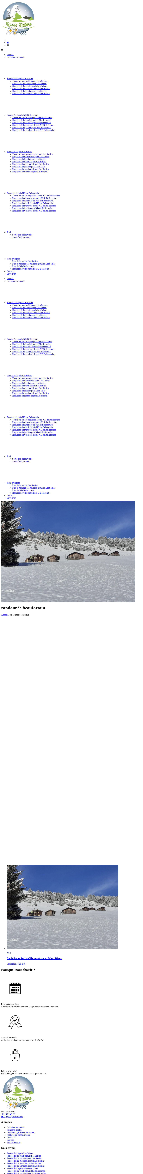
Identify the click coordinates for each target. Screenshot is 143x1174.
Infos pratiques (13, 259)
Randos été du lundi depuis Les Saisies (29, 83)
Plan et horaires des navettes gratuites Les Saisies (33, 264)
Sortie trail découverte (22, 235)
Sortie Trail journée (20, 237)
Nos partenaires (13, 1142)
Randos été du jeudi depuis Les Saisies (29, 91)
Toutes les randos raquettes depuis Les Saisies (32, 154)
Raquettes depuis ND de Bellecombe (23, 193)
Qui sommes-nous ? (15, 57)
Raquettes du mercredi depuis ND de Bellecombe (34, 206)
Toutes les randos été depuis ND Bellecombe (32, 117)
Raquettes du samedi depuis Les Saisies (29, 171)
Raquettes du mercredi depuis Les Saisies (30, 164)
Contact (10, 271)
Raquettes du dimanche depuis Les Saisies (30, 156)
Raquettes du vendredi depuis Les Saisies (30, 169)
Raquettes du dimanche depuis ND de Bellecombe (34, 198)
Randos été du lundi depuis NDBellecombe (31, 120)
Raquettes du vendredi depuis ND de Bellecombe (34, 211)
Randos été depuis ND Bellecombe (22, 115)
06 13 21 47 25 (8, 1114)
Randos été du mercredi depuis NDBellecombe (33, 125)
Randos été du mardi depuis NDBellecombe (31, 122)
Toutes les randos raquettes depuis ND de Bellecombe (36, 195)
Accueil (10, 54)
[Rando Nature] (18, 35)
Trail (9, 232)
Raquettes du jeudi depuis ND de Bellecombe (32, 208)
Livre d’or (11, 274)
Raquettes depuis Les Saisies (19, 151)
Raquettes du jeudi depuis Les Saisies (28, 166)
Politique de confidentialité (18, 1135)
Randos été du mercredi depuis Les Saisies (31, 88)
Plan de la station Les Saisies (25, 261)
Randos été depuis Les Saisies (20, 78)
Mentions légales (14, 1130)
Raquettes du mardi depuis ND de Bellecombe (32, 203)
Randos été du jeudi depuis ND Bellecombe (31, 127)
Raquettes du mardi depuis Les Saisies (29, 161)
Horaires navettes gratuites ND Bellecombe (31, 269)
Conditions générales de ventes (20, 1132)
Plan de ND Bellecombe (23, 266)
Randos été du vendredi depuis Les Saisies (31, 93)
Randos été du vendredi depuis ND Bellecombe (33, 130)
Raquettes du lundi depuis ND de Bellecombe (32, 201)
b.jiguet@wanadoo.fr (13, 1116)
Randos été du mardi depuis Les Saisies (29, 86)
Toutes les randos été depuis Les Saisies (29, 81)
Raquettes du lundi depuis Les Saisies (28, 159)
